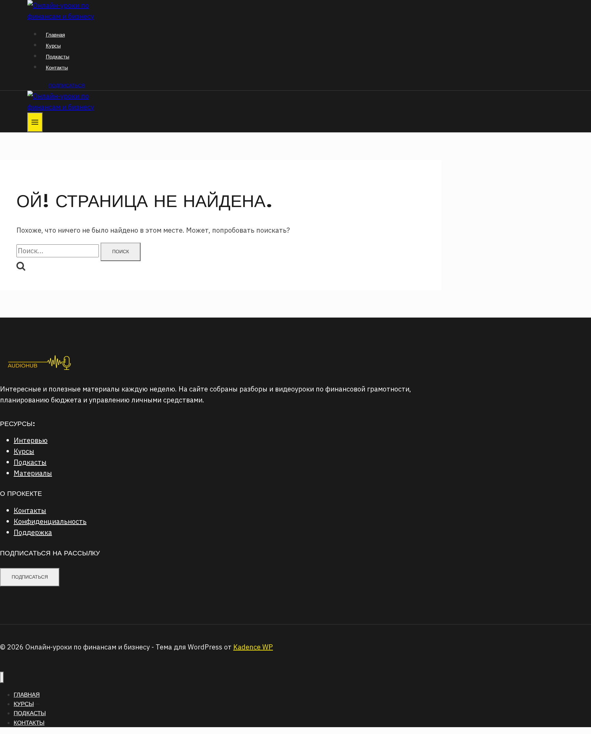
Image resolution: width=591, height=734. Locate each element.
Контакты (57, 67)
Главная (55, 34)
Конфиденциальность (50, 521)
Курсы (53, 45)
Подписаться (67, 85)
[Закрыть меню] (2, 677)
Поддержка (33, 532)
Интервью (31, 440)
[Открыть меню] (35, 122)
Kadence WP (253, 647)
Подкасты (57, 56)
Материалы (33, 473)
